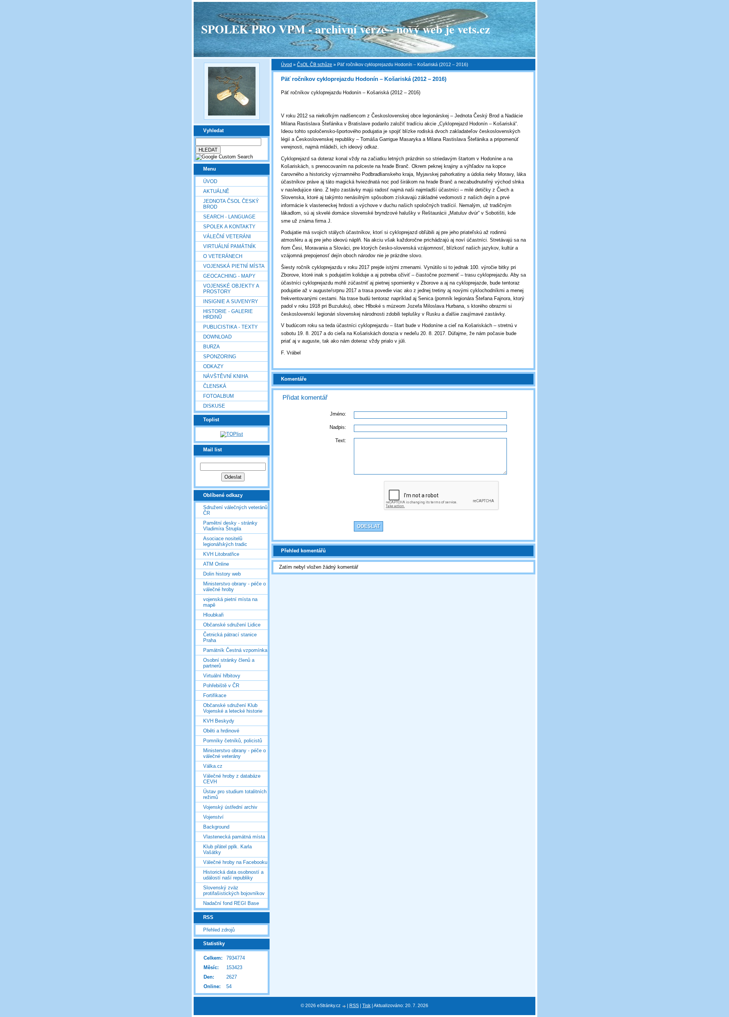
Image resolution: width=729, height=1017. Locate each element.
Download (217, 337)
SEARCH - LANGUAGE (229, 217)
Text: (340, 440)
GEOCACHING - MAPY (229, 276)
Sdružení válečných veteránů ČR (235, 510)
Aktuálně (216, 191)
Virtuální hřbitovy (221, 676)
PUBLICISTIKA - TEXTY (230, 327)
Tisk (366, 1005)
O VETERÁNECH (222, 256)
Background (216, 827)
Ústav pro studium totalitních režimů (235, 794)
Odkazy (213, 366)
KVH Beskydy (218, 721)
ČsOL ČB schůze (314, 64)
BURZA (211, 347)
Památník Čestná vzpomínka (235, 650)
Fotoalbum (218, 396)
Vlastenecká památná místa (234, 837)
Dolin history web (222, 574)
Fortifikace (214, 695)
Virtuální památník (229, 246)
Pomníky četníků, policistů (232, 740)
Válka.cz (212, 766)
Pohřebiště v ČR (221, 685)
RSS (354, 1005)
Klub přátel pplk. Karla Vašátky (227, 849)
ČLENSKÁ (214, 386)
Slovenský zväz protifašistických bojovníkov (234, 890)
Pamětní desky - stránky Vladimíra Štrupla (230, 525)
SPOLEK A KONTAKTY (229, 226)
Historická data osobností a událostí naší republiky (233, 875)
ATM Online (216, 564)
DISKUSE (214, 406)
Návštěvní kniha (225, 376)
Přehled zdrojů (219, 930)
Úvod (210, 181)
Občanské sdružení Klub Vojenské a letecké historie (232, 708)
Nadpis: (338, 427)
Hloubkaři (213, 615)
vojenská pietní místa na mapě (230, 602)
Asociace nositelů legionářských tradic (225, 541)
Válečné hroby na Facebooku (235, 862)
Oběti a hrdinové (221, 731)
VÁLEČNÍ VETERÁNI (227, 236)
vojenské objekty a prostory (231, 288)
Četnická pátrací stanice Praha (230, 637)
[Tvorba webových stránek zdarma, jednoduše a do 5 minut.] (344, 1006)
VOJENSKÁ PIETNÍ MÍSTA (234, 266)
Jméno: (338, 414)
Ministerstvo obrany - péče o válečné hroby (234, 586)
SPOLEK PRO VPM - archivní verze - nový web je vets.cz (345, 29)
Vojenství (213, 817)
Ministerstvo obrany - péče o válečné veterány (234, 753)
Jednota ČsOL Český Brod (231, 204)
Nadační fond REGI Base (231, 903)
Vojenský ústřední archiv (230, 807)
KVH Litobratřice (221, 554)
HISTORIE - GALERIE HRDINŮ (228, 314)
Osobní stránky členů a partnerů (228, 663)
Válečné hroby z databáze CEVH (231, 778)
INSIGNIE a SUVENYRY (230, 301)
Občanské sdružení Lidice (231, 625)
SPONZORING (219, 356)
